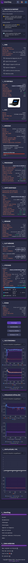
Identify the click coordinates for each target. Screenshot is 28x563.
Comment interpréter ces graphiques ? (12, 344)
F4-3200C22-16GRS (19, 249)
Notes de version (6, 530)
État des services (6, 551)
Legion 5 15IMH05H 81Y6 (18, 85)
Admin (3, 538)
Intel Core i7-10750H (18, 165)
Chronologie (14, 323)
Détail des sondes (9, 73)
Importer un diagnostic (8, 527)
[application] (14, 355)
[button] (14, 61)
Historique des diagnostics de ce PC (13, 58)
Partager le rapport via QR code (12, 64)
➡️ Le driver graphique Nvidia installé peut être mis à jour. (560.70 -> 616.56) (12, 35)
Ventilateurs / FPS (14, 334)
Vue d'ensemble (14, 326)
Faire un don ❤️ (6, 553)
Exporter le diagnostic (10, 67)
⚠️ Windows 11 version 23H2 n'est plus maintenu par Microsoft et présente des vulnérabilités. (12, 18)
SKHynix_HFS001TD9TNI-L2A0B (17, 269)
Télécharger (5, 522)
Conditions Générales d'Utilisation (11, 535)
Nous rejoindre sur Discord (9, 548)
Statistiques (5, 525)
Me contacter (5, 556)
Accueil (4, 517)
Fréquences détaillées (14, 330)
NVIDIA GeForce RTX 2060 (17, 196)
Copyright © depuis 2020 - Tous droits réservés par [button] (14, 560)
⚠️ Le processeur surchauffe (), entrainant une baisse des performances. (11, 26)
